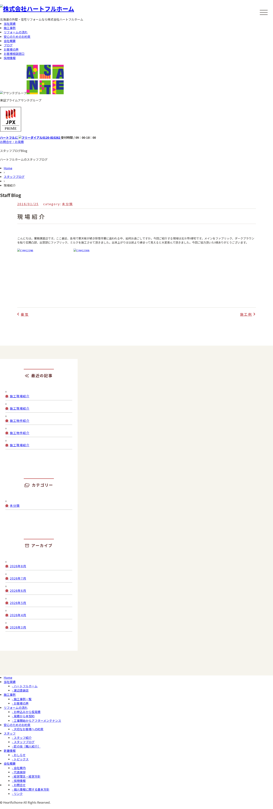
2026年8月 (18, 566)
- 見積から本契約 (23, 716)
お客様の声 (11, 49)
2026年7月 (18, 578)
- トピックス (20, 759)
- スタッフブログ (23, 742)
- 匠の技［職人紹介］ (26, 746)
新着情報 (10, 750)
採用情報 (10, 58)
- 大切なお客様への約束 (27, 729)
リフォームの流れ (15, 32)
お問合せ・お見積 (12, 142)
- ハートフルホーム (25, 686)
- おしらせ (19, 755)
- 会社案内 (19, 768)
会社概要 (10, 41)
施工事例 (10, 28)
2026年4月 (18, 615)
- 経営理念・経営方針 (26, 776)
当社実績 (10, 23)
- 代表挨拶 (19, 772)
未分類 (67, 204)
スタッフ (10, 733)
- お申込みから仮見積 (26, 712)
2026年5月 (18, 603)
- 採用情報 (19, 780)
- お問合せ (19, 785)
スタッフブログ (14, 176)
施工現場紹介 (20, 396)
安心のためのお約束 (17, 36)
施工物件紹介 (20, 421)
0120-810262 (30, 137)
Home (8, 168)
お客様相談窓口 (14, 53)
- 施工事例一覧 (22, 699)
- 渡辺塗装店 (20, 690)
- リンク (17, 793)
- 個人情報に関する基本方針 (30, 789)
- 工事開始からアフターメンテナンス (36, 720)
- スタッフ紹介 (22, 737)
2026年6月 (18, 590)
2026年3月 (18, 627)
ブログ (8, 45)
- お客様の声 (20, 703)
